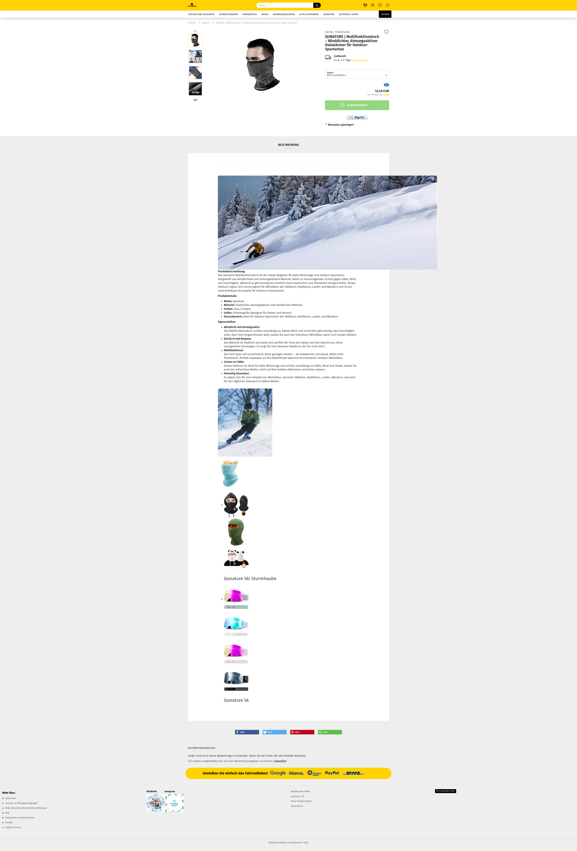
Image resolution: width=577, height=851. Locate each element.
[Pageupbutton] (568, 846)
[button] (365, 5)
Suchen (385, 14)
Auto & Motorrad (309, 14)
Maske (264, 14)
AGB (7, 813)
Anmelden (280, 761)
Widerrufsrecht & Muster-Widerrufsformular (26, 808)
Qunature (328, 14)
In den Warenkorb (357, 105)
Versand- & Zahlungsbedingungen (21, 803)
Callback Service (13, 827)
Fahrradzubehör (228, 14)
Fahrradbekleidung (284, 14)
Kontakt (9, 822)
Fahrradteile (250, 14)
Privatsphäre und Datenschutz (19, 817)
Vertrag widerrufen (445, 791)
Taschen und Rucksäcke (201, 14)
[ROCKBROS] (193, 5)
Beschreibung (288, 145)
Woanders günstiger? (341, 124)
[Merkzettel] (380, 5)
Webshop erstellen (278, 842)
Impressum (10, 798)
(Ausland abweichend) (359, 60)
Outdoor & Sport (348, 14)
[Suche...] (317, 5)
